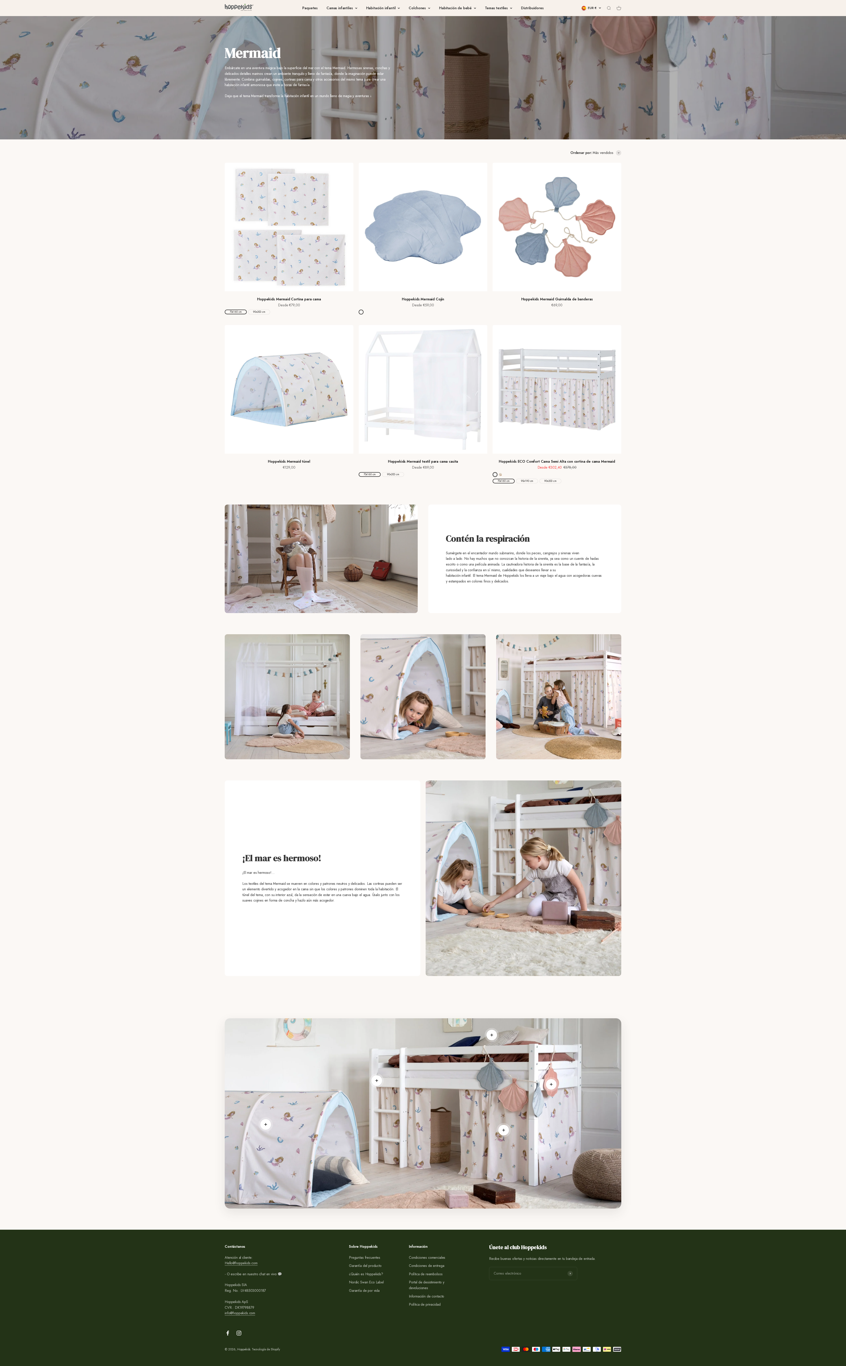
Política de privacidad (424, 1304)
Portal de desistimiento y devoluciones (426, 1285)
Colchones (417, 8)
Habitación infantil (381, 8)
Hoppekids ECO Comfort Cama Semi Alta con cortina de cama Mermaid (557, 461)
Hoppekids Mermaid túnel (289, 461)
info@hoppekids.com (240, 1313)
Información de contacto (426, 1296)
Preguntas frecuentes (364, 1257)
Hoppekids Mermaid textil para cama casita (423, 461)
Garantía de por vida (364, 1290)
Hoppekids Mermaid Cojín (423, 299)
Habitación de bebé (455, 8)
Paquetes (310, 8)
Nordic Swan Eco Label (366, 1282)
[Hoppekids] (239, 8)
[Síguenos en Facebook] (228, 1333)
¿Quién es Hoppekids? (366, 1274)
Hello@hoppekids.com (241, 1263)
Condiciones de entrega (426, 1265)
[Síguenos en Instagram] (239, 1333)
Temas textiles (496, 8)
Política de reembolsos (425, 1274)
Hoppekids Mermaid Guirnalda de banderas (557, 299)
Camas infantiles (340, 8)
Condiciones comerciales (427, 1257)
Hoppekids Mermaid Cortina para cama (289, 299)
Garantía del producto (365, 1265)
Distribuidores (532, 8)
